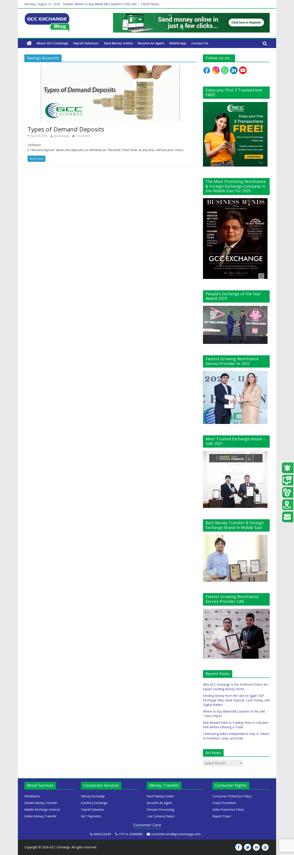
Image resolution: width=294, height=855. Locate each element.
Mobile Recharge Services (42, 809)
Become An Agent (159, 803)
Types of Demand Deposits (66, 129)
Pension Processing (160, 809)
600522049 (102, 834)
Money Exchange (93, 796)
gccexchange (61, 136)
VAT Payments (91, 816)
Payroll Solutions (86, 43)
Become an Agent (151, 43)
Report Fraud (221, 816)
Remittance (32, 796)
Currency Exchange (94, 803)
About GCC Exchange (52, 43)
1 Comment (83, 136)
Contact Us (199, 43)
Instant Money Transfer (40, 803)
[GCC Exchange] (47, 15)
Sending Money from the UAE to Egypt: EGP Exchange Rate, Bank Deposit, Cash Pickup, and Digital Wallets (236, 700)
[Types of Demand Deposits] (110, 68)
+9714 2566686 (131, 834)
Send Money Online (118, 43)
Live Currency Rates (160, 816)
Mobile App (177, 43)
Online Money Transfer (40, 816)
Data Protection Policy (228, 809)
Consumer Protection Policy (231, 796)
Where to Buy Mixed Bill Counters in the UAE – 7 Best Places (117, 4)
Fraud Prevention (224, 803)
